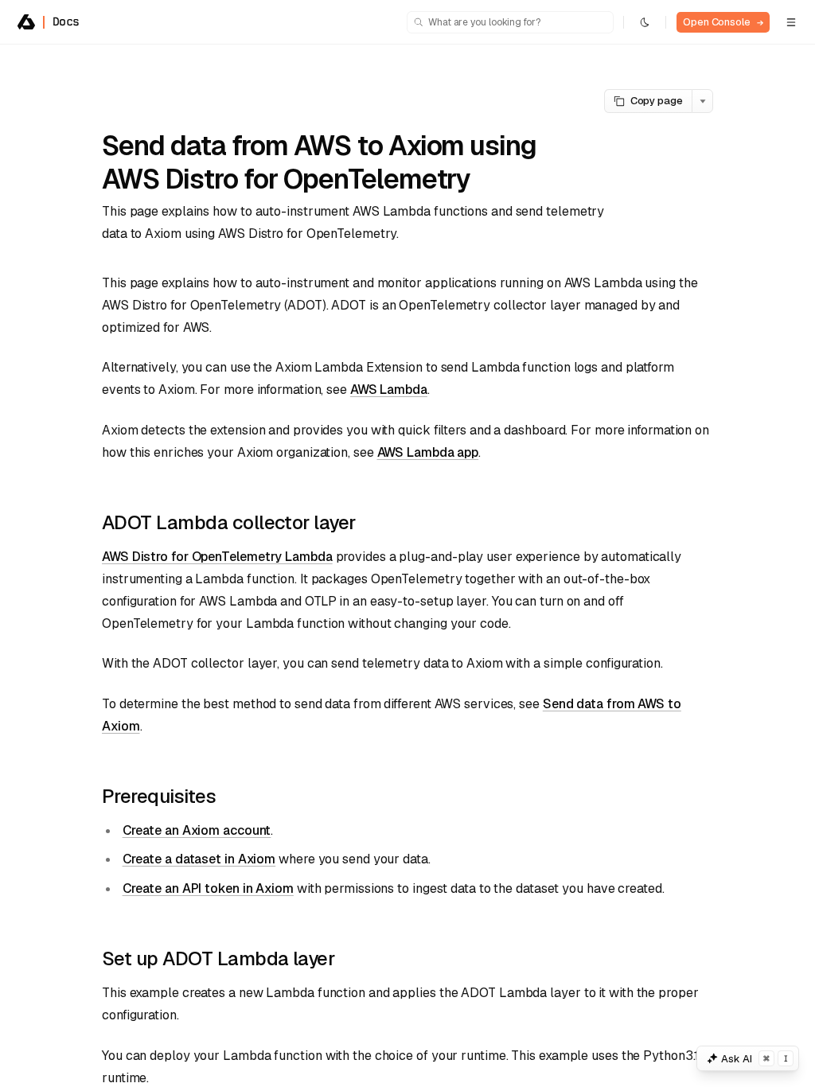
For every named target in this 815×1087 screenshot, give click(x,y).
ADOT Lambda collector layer (229, 522)
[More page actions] (702, 101)
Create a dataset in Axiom (199, 859)
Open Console (723, 22)
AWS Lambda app (428, 452)
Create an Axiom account (197, 830)
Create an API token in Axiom (208, 888)
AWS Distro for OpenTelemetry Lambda (217, 556)
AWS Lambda (388, 389)
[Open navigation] (791, 22)
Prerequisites (159, 796)
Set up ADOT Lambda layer (218, 958)
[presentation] (407, 566)
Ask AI (754, 1059)
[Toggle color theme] (645, 22)
